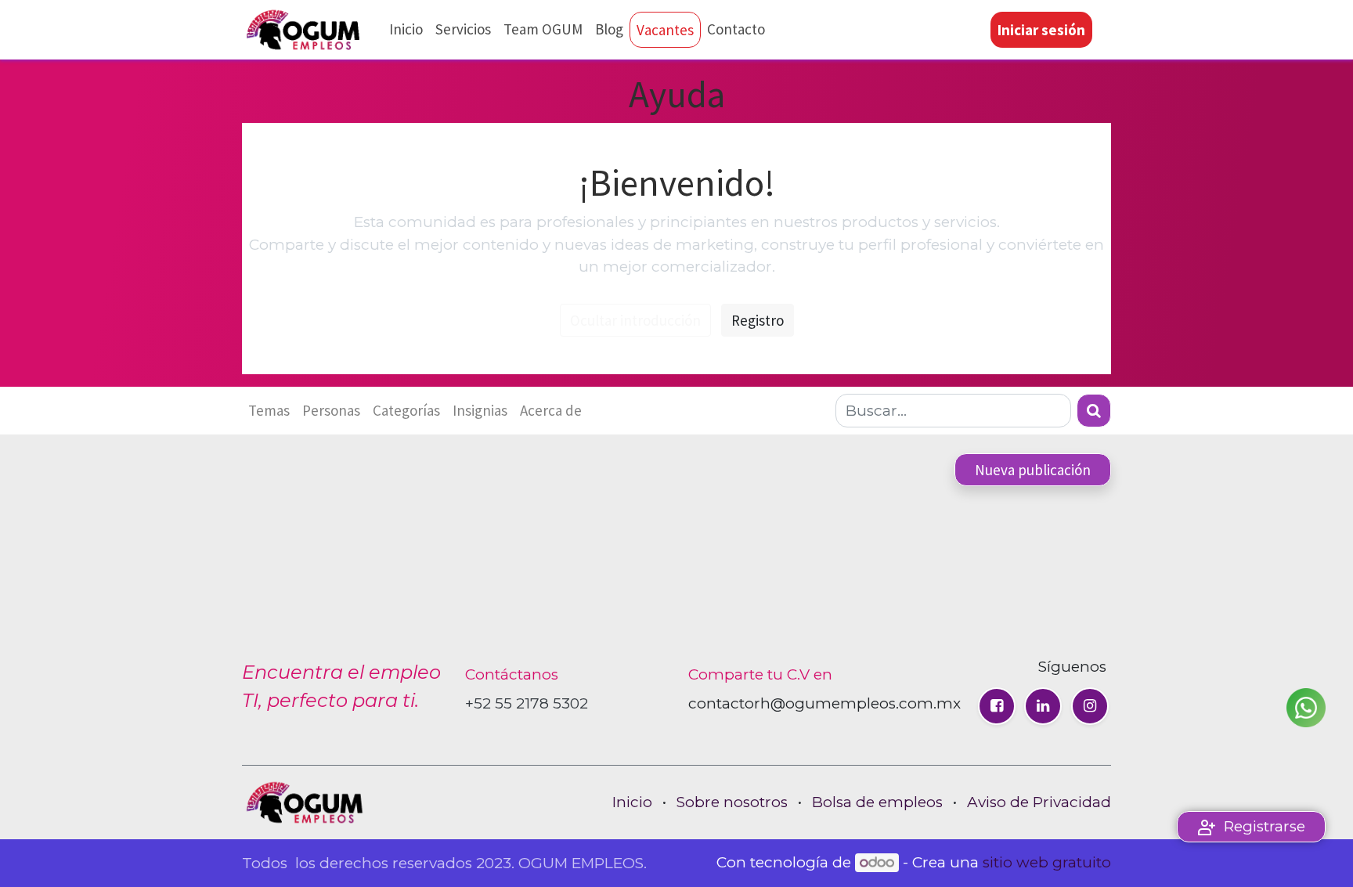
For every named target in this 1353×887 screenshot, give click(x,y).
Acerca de (551, 410)
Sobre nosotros (732, 802)
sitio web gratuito (1047, 862)
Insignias (480, 410)
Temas (269, 410)
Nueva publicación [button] (1033, 469)
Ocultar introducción (635, 320)
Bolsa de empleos (877, 802)
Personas (331, 410)
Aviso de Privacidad (1039, 802)
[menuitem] (406, 29)
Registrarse (1264, 826)
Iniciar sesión (1041, 29)
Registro (757, 320)
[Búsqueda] (1094, 410)
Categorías (406, 410)
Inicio (632, 802)
